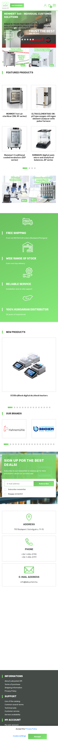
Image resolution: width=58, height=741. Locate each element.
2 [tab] (9, 39)
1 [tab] (5, 39)
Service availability (12, 715)
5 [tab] (19, 39)
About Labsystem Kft (13, 681)
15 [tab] (49, 407)
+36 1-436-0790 (29, 554)
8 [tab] (27, 39)
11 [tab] (39, 407)
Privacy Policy (10, 691)
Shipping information (13, 688)
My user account (11, 725)
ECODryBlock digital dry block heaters (29, 395)
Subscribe (44, 484)
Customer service (12, 711)
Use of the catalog (12, 701)
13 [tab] (44, 407)
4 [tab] (17, 39)
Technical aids (10, 708)
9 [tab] (30, 39)
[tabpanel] (30, 25)
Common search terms (14, 705)
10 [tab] (33, 39)
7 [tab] (25, 39)
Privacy (11, 494)
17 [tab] (51, 444)
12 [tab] (41, 407)
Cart (50, 6)
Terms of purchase (12, 684)
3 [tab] (14, 39)
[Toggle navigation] (54, 5)
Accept (37, 737)
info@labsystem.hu (29, 582)
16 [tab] (48, 444)
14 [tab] (47, 407)
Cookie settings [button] (19, 736)
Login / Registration (45, 5)
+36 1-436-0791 (29, 557)
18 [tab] (53, 444)
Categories (17, 5)
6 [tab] (22, 39)
